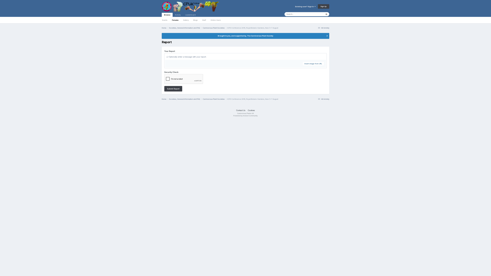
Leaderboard (190, 15)
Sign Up (324, 6)
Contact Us (240, 110)
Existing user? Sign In (305, 6)
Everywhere (315, 14)
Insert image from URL (313, 64)
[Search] (326, 14)
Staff (204, 20)
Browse (167, 15)
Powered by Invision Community (245, 116)
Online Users (216, 20)
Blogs (195, 20)
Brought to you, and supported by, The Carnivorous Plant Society (245, 36)
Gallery (186, 20)
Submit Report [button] (173, 89)
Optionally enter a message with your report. (187, 57)
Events (164, 20)
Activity (178, 15)
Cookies (251, 110)
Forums (175, 20)
